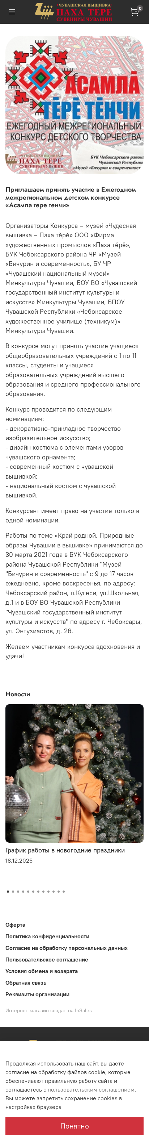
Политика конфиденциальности (47, 936)
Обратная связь (25, 982)
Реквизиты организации (37, 994)
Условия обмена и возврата (41, 971)
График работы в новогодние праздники (65, 850)
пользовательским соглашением (91, 1089)
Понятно (74, 1125)
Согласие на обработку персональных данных (66, 947)
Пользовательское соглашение (46, 959)
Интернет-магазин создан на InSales (48, 1010)
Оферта (15, 924)
